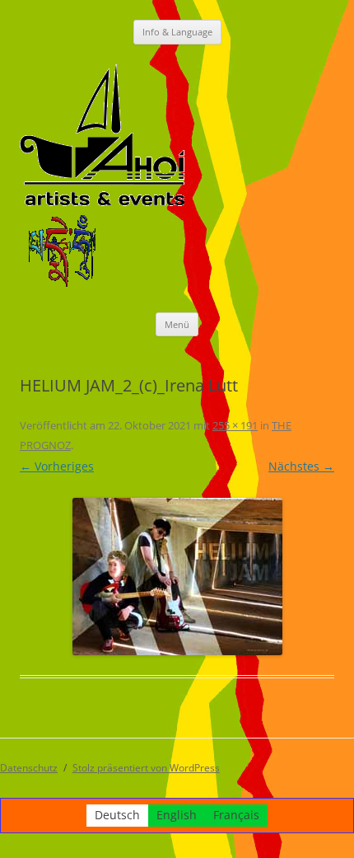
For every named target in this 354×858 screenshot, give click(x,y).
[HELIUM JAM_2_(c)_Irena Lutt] (177, 576)
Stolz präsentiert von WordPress (146, 768)
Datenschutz (29, 768)
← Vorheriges (57, 466)
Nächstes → (301, 466)
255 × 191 (235, 425)
